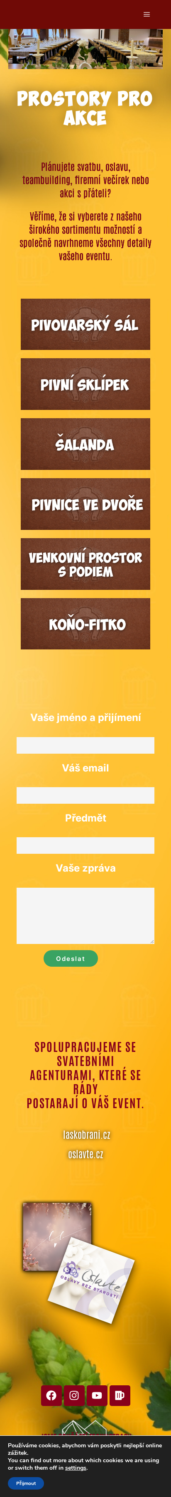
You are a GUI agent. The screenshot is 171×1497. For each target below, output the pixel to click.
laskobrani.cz (86, 1134)
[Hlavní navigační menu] (146, 14)
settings (75, 1468)
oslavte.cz (85, 1153)
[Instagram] (74, 1395)
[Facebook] (51, 1395)
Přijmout (26, 1483)
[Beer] (120, 1395)
